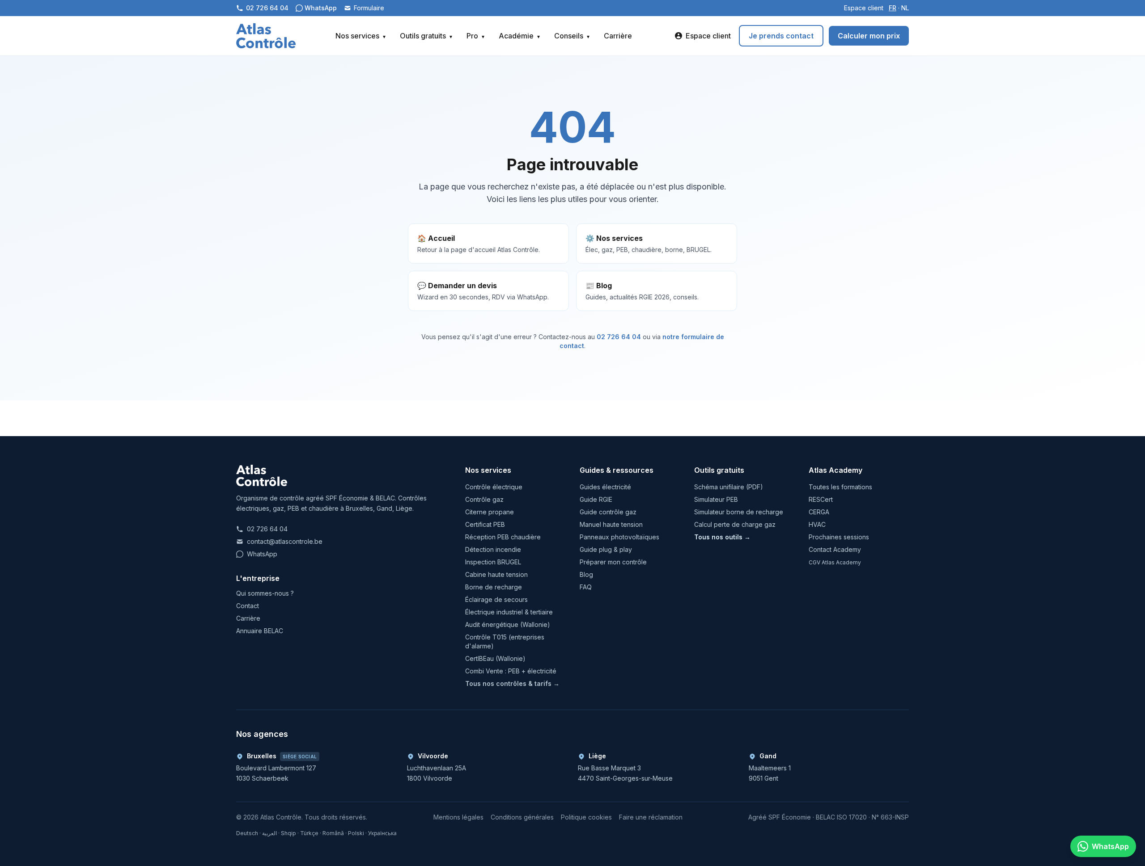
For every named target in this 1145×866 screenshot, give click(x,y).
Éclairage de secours (496, 599)
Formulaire (369, 8)
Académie (519, 35)
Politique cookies (586, 817)
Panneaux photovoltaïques (619, 537)
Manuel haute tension (611, 524)
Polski (356, 833)
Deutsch (247, 833)
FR (892, 8)
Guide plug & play (606, 549)
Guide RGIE (596, 499)
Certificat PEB (485, 524)
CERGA (819, 512)
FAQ (586, 587)
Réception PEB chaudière (503, 537)
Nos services (360, 35)
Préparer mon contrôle (613, 562)
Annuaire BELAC (259, 631)
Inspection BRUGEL (493, 562)
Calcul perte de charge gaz (735, 524)
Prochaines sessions (839, 537)
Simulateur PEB (716, 499)
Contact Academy (835, 549)
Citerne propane (489, 512)
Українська (382, 833)
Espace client (863, 8)
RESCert (821, 499)
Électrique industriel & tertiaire (509, 612)
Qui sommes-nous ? (265, 593)
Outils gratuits (426, 35)
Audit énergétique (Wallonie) (507, 624)
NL (905, 8)
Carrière (618, 35)
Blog (586, 574)
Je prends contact (781, 35)
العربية (269, 833)
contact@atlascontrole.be (284, 541)
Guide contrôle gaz (608, 512)
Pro (475, 35)
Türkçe (309, 833)
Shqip (288, 833)
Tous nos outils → (722, 537)
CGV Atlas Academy (835, 562)
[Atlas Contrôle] (266, 35)
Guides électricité (605, 487)
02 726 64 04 (619, 337)
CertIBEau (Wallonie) (495, 658)
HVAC (817, 524)
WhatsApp (262, 554)
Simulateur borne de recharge (738, 512)
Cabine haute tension (496, 574)
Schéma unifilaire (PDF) (728, 487)
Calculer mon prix (869, 35)
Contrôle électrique (493, 487)
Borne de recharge (493, 587)
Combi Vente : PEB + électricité (510, 671)
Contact (247, 606)
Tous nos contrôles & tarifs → (512, 683)
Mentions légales (458, 817)
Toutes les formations (840, 487)
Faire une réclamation (651, 817)
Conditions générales (522, 817)
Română (333, 833)
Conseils (571, 35)
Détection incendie (493, 549)
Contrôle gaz (484, 499)
